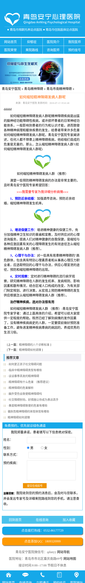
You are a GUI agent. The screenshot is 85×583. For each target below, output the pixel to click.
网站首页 (10, 42)
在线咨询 (42, 520)
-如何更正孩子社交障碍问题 (25, 364)
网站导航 (63, 552)
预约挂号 (74, 50)
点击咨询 (24, 79)
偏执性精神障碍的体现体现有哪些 (28, 411)
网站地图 (69, 558)
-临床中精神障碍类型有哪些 (25, 370)
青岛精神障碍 (33, 88)
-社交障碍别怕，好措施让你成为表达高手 (33, 399)
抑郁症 (32, 42)
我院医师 (74, 42)
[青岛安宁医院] (42, 22)
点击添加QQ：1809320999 (42, 541)
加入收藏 (69, 520)
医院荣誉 (10, 50)
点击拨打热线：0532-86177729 (42, 530)
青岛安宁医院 (11, 88)
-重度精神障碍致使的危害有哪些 (27, 405)
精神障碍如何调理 (30, 349)
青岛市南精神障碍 (59, 88)
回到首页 (15, 520)
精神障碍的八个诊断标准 (34, 344)
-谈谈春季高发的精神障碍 (23, 376)
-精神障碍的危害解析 (21, 388)
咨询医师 (53, 50)
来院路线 (32, 50)
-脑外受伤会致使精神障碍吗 (25, 393)
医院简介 (53, 42)
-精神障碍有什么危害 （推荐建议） (29, 382)
